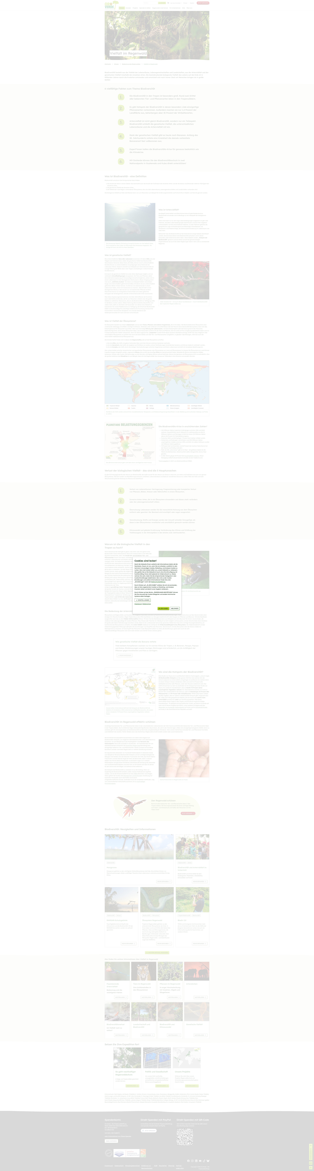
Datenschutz (147, 604)
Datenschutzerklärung (158, 582)
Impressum (138, 604)
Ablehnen (174, 608)
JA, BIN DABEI (163, 608)
